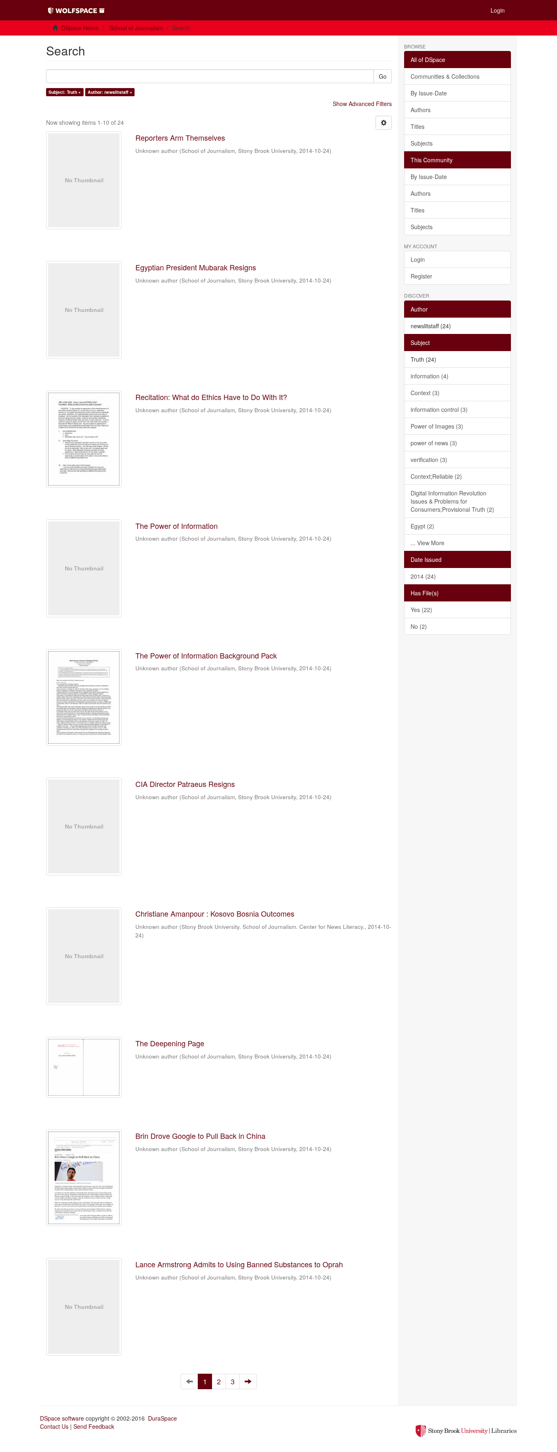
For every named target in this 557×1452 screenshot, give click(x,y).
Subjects (422, 143)
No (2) (419, 626)
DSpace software (62, 1418)
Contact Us (54, 1426)
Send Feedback (93, 1426)
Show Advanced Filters (362, 103)
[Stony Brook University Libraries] (466, 1430)
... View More (427, 543)
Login (418, 259)
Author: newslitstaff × (110, 92)
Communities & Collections (445, 76)
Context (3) (425, 393)
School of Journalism (136, 28)
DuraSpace (162, 1418)
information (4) (430, 376)
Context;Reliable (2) (436, 476)
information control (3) (439, 409)
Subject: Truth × (65, 92)
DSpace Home (80, 28)
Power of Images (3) (437, 426)
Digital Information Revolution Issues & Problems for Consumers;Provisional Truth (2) (452, 501)
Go (383, 76)
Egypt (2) (422, 526)
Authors (421, 110)
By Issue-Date (429, 93)
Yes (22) (421, 610)
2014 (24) (423, 576)
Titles (417, 126)
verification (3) (429, 459)
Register (421, 276)
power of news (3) (434, 443)
